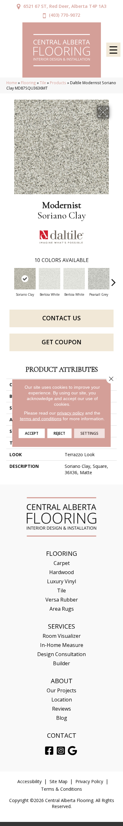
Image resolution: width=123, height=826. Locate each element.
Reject (59, 433)
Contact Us (61, 318)
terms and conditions (41, 418)
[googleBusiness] (72, 751)
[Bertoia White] (49, 278)
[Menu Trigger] (113, 50)
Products (58, 82)
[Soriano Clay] (25, 278)
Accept (31, 433)
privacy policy (70, 413)
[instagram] (61, 751)
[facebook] (49, 751)
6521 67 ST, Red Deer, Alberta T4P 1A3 (64, 6)
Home (11, 82)
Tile (43, 82)
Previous (9, 279)
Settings (89, 433)
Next (113, 279)
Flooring (28, 82)
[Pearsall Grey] (98, 278)
